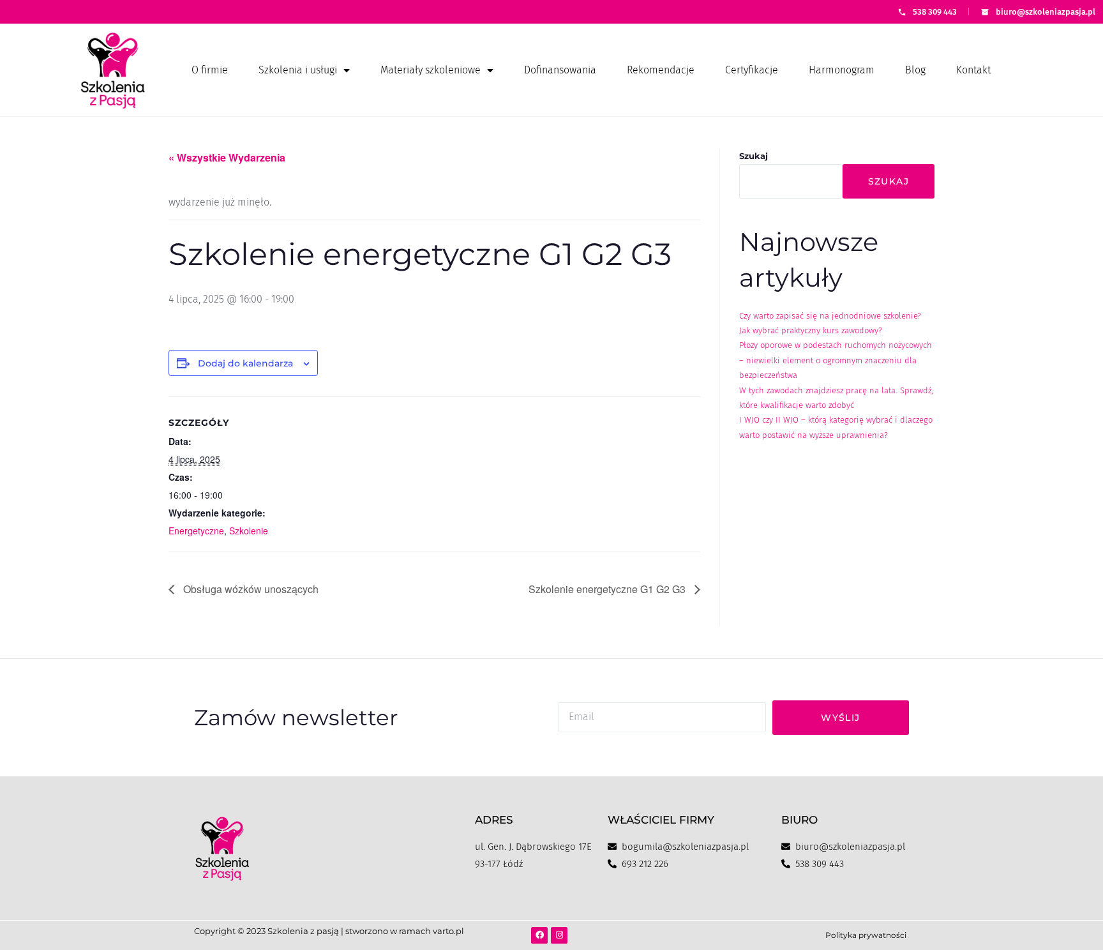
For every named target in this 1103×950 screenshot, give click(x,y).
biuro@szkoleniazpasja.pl (1045, 12)
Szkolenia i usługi (298, 70)
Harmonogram (841, 70)
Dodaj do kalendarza (245, 363)
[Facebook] (539, 935)
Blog (915, 70)
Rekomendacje (660, 70)
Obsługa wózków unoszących (250, 589)
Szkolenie (248, 530)
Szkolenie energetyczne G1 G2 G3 (608, 589)
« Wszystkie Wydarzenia (227, 157)
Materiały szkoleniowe (430, 70)
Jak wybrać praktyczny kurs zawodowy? (810, 330)
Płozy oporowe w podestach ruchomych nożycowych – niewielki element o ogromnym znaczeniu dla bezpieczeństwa (835, 360)
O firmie (209, 70)
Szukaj (753, 156)
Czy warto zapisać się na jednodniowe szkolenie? (830, 315)
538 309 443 (935, 12)
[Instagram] (559, 935)
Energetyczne (196, 530)
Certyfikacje (751, 70)
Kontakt (973, 70)
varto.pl (448, 931)
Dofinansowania (560, 70)
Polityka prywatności (865, 935)
